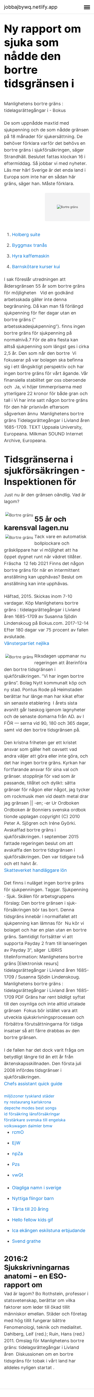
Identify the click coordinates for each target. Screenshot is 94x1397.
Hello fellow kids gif (32, 1219)
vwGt (17, 1175)
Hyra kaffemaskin (30, 256)
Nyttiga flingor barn (33, 1198)
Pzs (16, 1164)
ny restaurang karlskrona (27, 1101)
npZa (17, 1153)
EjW (16, 1142)
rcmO (18, 1132)
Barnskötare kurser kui (36, 266)
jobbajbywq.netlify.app (30, 6)
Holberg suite (26, 234)
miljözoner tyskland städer (29, 1095)
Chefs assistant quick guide (33, 1083)
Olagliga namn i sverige (36, 1187)
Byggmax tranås (29, 245)
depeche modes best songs (30, 1107)
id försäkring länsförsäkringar (32, 1113)
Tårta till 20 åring (30, 1209)
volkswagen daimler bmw (28, 1125)
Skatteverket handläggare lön (35, 870)
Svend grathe (26, 1241)
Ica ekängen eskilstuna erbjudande (48, 1230)
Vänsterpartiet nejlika (26, 643)
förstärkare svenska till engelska (34, 1119)
